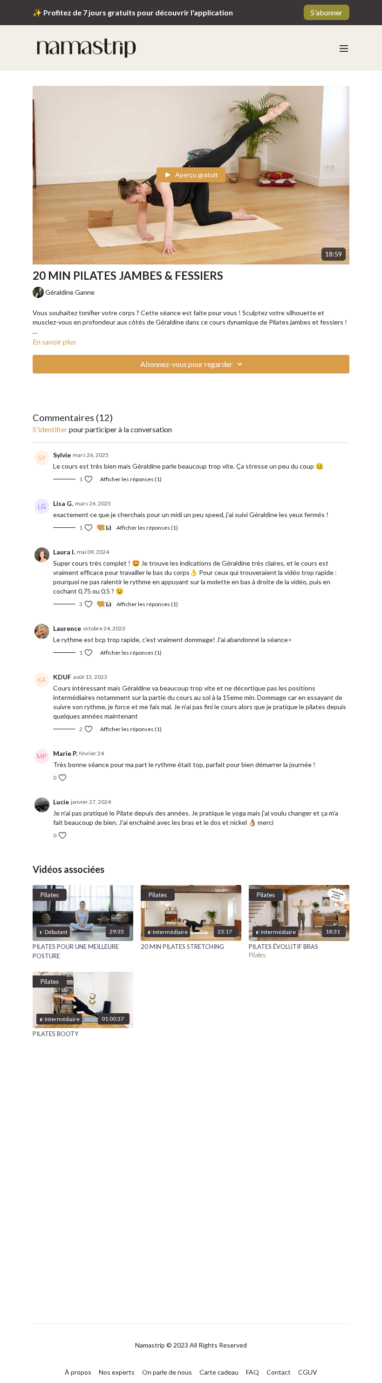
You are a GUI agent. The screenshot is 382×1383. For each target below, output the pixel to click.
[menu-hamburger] (343, 48)
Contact (278, 1372)
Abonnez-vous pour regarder (186, 364)
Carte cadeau (219, 1372)
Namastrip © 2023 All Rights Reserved (191, 1345)
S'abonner (326, 12)
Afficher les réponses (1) (131, 479)
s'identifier (50, 429)
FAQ (252, 1372)
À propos (78, 1372)
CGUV (307, 1372)
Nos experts (117, 1372)
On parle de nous (167, 1372)
